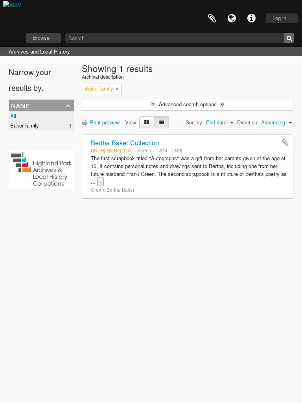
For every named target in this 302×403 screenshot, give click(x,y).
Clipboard (212, 18)
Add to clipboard (285, 142)
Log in (279, 18)
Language (231, 18)
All (13, 116)
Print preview (104, 122)
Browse (41, 37)
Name (20, 105)
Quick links (251, 18)
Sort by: (195, 122)
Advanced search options (188, 104)
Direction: (248, 122)
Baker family (24, 125)
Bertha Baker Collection (125, 142)
